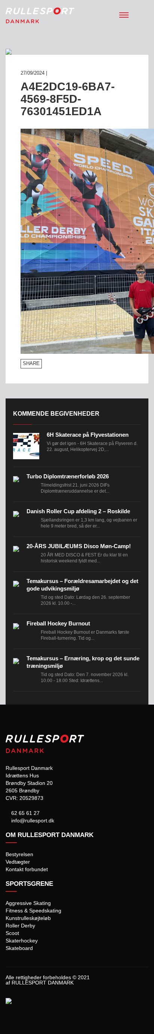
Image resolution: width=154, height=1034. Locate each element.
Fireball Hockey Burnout (58, 623)
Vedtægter (18, 862)
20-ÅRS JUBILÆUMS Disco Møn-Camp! (79, 546)
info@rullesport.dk (32, 821)
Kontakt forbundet (27, 869)
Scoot (12, 933)
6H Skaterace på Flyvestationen (88, 434)
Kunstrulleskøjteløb (28, 918)
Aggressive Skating (28, 903)
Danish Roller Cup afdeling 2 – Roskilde (78, 511)
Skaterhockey (22, 941)
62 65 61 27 (25, 813)
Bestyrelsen (19, 854)
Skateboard (19, 948)
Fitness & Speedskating (33, 911)
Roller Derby (20, 926)
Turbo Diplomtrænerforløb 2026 (68, 476)
